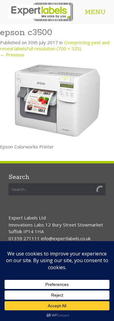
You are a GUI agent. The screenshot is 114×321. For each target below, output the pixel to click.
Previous (12, 55)
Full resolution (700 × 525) (53, 48)
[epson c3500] (57, 100)
